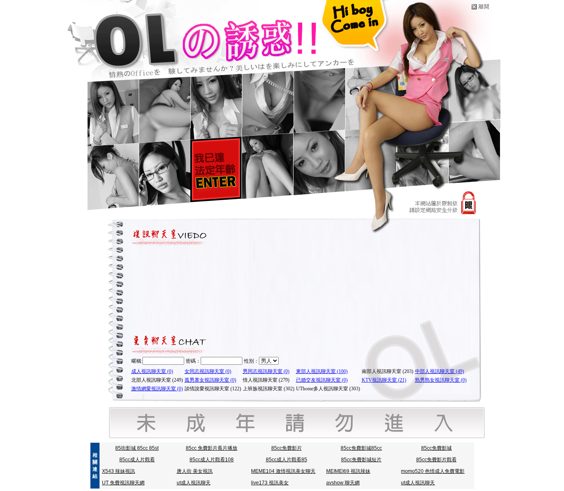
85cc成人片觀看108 (212, 460)
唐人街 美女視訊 (195, 471)
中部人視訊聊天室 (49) (439, 371)
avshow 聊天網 (343, 483)
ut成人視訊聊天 (194, 483)
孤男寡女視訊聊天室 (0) (210, 380)
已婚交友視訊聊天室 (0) (322, 380)
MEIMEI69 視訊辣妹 (348, 471)
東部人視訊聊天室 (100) (322, 371)
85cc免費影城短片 (361, 460)
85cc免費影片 (286, 448)
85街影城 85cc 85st (137, 448)
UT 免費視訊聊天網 (123, 483)
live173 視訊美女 (270, 483)
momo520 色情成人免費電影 (432, 471)
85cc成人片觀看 (137, 460)
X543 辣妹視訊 (118, 471)
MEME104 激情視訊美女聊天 (283, 471)
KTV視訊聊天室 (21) (384, 380)
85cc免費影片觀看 (436, 460)
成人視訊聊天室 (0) (152, 371)
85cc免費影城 (436, 448)
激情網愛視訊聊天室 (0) (157, 389)
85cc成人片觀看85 (286, 460)
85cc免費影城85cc (361, 448)
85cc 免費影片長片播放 (211, 448)
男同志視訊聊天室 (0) (266, 371)
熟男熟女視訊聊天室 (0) (441, 380)
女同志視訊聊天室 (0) (208, 371)
